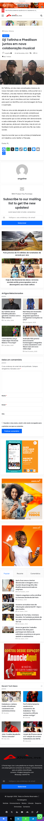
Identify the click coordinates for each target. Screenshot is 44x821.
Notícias (5, 803)
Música (11, 31)
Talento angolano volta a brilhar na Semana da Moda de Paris (28, 596)
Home (6, 31)
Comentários (35, 574)
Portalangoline (22, 800)
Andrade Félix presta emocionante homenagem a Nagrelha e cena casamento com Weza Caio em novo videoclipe (32, 344)
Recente (20, 574)
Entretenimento (15, 803)
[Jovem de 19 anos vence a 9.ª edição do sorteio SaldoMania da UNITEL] (32, 726)
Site (3, 414)
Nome (4, 396)
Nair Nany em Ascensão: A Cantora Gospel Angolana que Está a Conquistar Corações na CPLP (32, 316)
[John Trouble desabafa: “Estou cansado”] (11, 726)
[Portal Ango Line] (13, 15)
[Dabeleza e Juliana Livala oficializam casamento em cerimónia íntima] (11, 696)
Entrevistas (18, 807)
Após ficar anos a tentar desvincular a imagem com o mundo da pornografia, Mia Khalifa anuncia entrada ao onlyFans (27, 585)
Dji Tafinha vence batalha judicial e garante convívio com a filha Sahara (11, 315)
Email (4, 405)
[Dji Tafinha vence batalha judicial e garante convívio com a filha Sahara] (11, 304)
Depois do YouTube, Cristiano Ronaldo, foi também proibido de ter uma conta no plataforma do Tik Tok (29, 618)
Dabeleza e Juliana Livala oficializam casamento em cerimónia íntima (9, 707)
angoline (7, 53)
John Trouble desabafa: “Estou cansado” (11, 735)
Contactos (26, 807)
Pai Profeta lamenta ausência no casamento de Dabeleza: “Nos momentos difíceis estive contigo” (31, 709)
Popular (7, 574)
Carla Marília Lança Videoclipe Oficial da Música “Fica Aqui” (10, 341)
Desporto (38, 803)
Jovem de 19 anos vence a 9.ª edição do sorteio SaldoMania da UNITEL (32, 736)
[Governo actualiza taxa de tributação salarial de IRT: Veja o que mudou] (8, 607)
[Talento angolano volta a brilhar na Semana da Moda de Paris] (8, 598)
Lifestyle (31, 803)
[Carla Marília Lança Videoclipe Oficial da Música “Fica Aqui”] (11, 331)
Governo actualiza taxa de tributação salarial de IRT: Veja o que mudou (28, 607)
